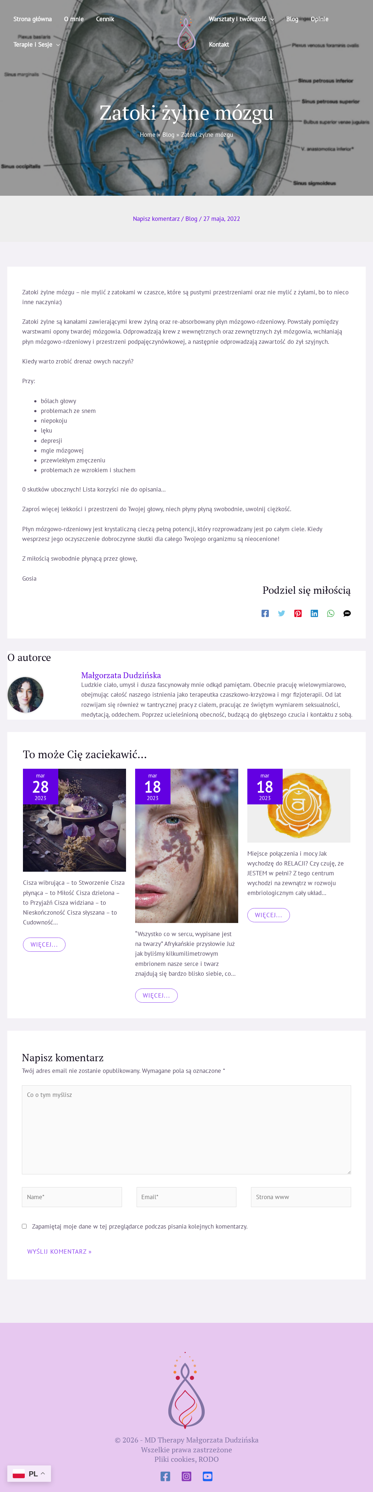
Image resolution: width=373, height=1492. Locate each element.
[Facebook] (265, 613)
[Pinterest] (298, 613)
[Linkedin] (314, 613)
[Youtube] (207, 1476)
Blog (191, 219)
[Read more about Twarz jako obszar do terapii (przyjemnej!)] (186, 846)
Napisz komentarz (156, 219)
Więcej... (44, 944)
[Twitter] (281, 613)
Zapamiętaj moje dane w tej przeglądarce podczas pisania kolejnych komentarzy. (140, 1226)
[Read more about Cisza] (74, 820)
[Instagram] (186, 1476)
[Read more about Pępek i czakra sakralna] (298, 805)
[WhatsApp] (330, 613)
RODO (209, 1459)
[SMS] (347, 613)
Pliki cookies (174, 1459)
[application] (56, 44)
